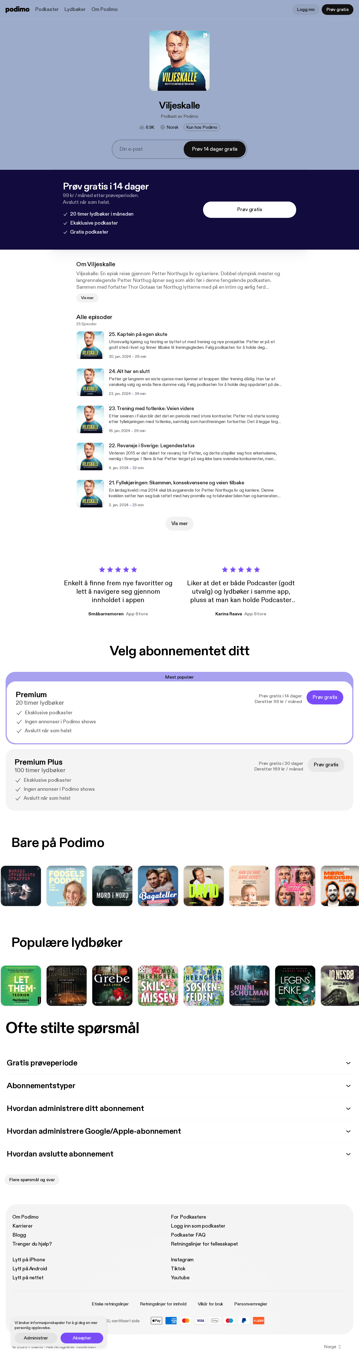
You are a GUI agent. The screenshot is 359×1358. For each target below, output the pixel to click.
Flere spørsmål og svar (32, 1180)
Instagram (182, 1260)
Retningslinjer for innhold (163, 1304)
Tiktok (178, 1269)
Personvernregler (250, 1304)
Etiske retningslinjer (110, 1304)
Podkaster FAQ (188, 1235)
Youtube (180, 1278)
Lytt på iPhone (28, 1260)
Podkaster (47, 9)
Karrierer (22, 1226)
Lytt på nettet (27, 1278)
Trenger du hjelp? (32, 1244)
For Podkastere (188, 1217)
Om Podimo (104, 9)
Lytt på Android (29, 1269)
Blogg (19, 1235)
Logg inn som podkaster (198, 1226)
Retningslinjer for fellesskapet (204, 1244)
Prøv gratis (337, 9)
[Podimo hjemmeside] (17, 9)
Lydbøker (75, 9)
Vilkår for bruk (210, 1304)
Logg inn (306, 9)
